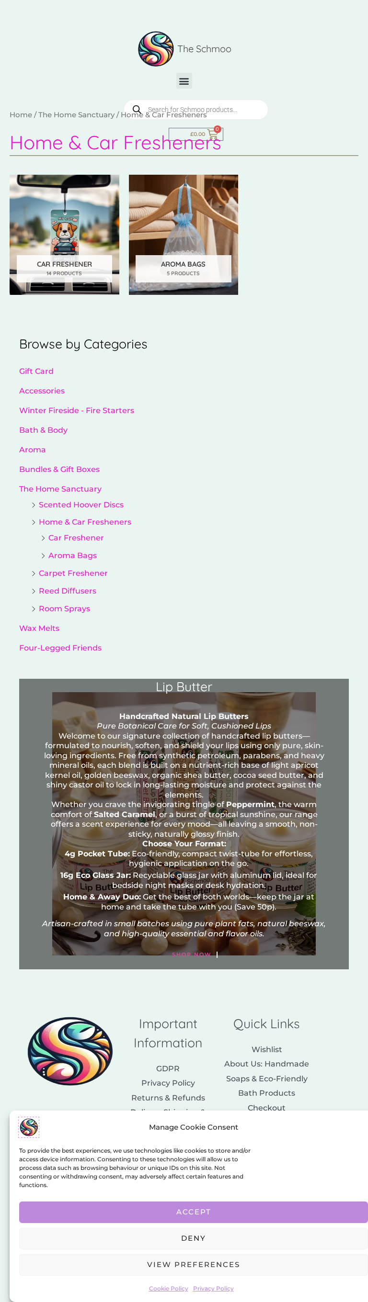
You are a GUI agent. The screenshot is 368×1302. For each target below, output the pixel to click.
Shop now (192, 955)
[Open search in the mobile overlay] (196, 109)
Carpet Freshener (73, 573)
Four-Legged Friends (60, 647)
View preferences (193, 1264)
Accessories (42, 390)
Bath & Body (43, 430)
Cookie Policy (168, 1288)
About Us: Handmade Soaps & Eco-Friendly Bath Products (266, 1078)
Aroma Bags (72, 555)
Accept (193, 1211)
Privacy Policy (213, 1288)
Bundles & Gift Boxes (59, 469)
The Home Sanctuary (60, 489)
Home (21, 114)
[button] (184, 81)
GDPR (168, 1068)
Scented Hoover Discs (81, 504)
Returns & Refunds (168, 1097)
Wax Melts (39, 628)
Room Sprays (64, 608)
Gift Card (36, 371)
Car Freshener (76, 537)
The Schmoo (204, 49)
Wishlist (267, 1049)
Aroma (32, 449)
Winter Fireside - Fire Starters (76, 410)
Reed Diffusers (67, 590)
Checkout (267, 1107)
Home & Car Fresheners (85, 522)
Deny (193, 1238)
